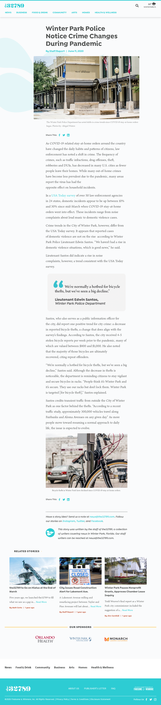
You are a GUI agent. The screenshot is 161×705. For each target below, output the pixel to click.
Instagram (68, 521)
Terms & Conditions (80, 699)
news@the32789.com (102, 516)
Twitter (80, 521)
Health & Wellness (106, 12)
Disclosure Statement (100, 699)
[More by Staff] (50, 532)
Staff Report (57, 51)
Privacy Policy (62, 699)
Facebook (97, 521)
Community (60, 12)
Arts (74, 12)
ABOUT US (73, 688)
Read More (41, 602)
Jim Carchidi (113, 616)
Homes (86, 12)
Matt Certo (17, 608)
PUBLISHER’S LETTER (95, 688)
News (8, 12)
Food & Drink (40, 12)
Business (21, 12)
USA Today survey (63, 195)
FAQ (113, 688)
